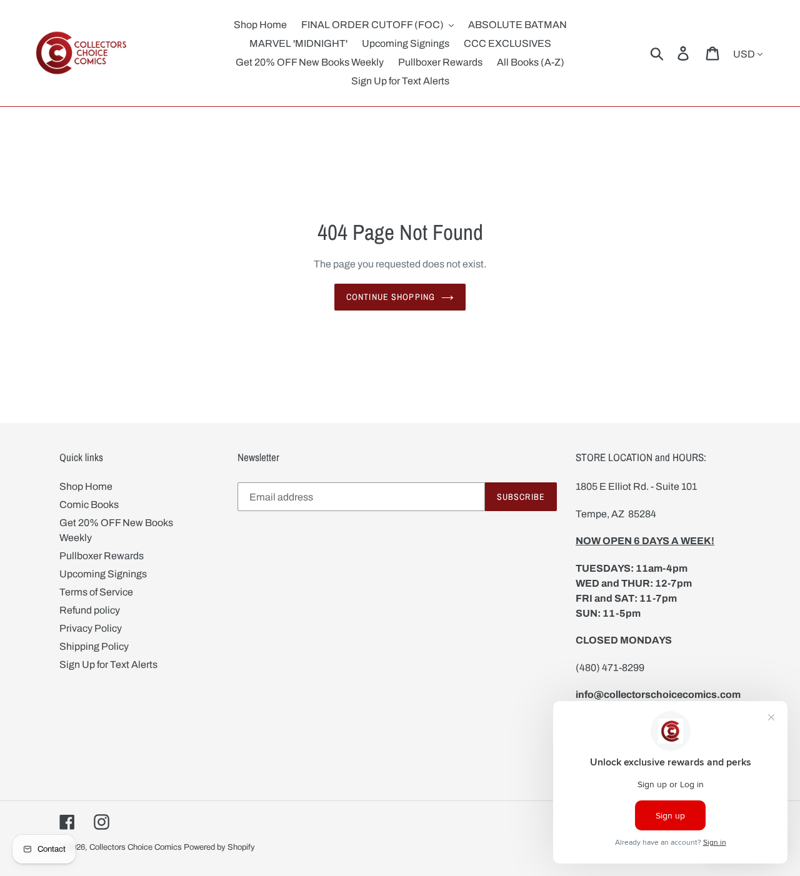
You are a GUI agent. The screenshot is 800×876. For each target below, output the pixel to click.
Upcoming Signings (103, 574)
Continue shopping (390, 296)
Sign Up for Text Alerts (108, 664)
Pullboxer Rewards (101, 555)
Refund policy (89, 610)
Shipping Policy (94, 646)
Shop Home (85, 486)
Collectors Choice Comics (135, 847)
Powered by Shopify (219, 847)
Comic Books (89, 504)
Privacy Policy (90, 628)
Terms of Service (96, 592)
